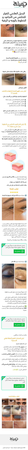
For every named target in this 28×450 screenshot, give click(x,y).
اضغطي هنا (17, 251)
